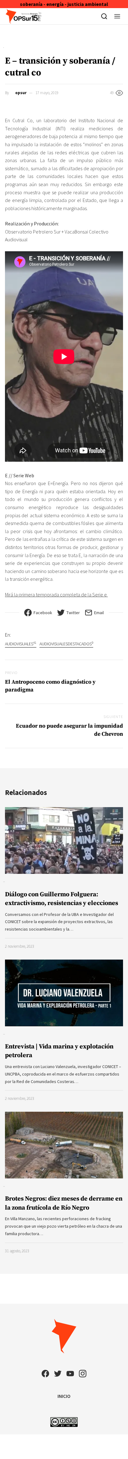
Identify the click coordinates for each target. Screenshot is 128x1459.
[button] (117, 16)
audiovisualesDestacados (66, 644)
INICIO (64, 1396)
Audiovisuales (20, 644)
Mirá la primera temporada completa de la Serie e (56, 594)
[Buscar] (104, 16)
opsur (20, 92)
